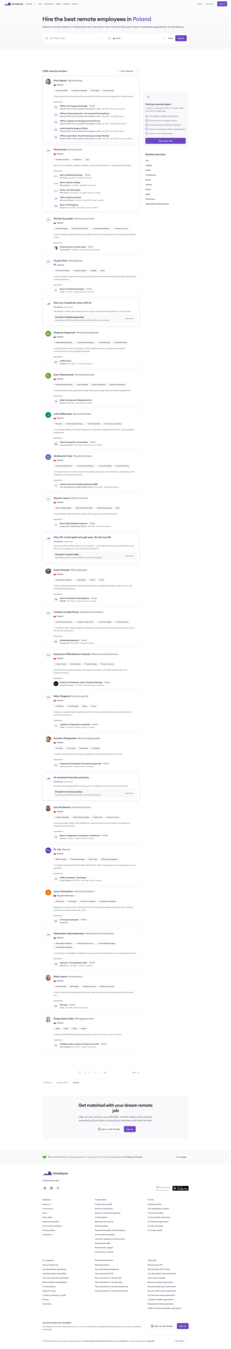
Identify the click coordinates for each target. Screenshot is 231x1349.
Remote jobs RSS (102, 1243)
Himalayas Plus (154, 1204)
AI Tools (29, 4)
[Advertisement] (91, 60)
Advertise (46, 1304)
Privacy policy (48, 1230)
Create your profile (103, 1204)
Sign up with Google (111, 1129)
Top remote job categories (107, 1269)
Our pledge (181, 1157)
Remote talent (62, 1082)
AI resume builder (156, 1213)
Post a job (210, 4)
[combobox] (76, 38)
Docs (44, 1213)
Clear (170, 38)
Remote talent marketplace (54, 1282)
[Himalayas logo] (13, 3)
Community (47, 1208)
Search (181, 38)
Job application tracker (158, 1208)
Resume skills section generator (162, 1291)
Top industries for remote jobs (108, 1282)
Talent (58, 4)
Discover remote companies (108, 1213)
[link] (47, 1082)
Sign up (222, 4)
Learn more (128, 318)
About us (46, 1204)
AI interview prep (155, 1226)
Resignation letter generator (160, 1304)
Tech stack (47, 1217)
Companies (48, 4)
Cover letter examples (105, 1234)
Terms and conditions (52, 1226)
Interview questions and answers (110, 1239)
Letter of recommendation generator (164, 1308)
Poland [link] (76, 1082)
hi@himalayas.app (50, 1180)
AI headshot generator (158, 1221)
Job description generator (54, 1269)
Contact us (47, 1234)
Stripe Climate (134, 1157)
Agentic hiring (48, 1291)
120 (105, 1073)
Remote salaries (102, 1265)
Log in (199, 4)
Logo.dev (150, 1341)
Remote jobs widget (104, 1247)
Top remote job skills (104, 1273)
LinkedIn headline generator (160, 1299)
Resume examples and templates (110, 1230)
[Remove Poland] (121, 38)
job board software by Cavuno (100, 1341)
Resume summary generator (160, 1282)
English (181, 1341)
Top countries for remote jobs (108, 1278)
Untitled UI (123, 1341)
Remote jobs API (155, 1265)
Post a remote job (50, 1265)
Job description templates (54, 1273)
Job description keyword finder (162, 1273)
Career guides (101, 1226)
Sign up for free (166, 141)
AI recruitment (48, 1286)
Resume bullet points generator (162, 1286)
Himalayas (47, 1082)
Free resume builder (156, 1278)
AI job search (101, 1217)
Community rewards (104, 1252)
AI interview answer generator (161, 1295)
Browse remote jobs (104, 1208)
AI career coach (155, 1230)
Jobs (40, 4)
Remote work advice (104, 1221)
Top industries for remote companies (111, 1291)
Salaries (66, 4)
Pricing (45, 1299)
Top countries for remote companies (111, 1286)
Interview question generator (55, 1278)
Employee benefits (50, 1221)
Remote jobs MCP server (159, 1269)
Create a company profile (54, 1295)
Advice (75, 4)
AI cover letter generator (159, 1217)
